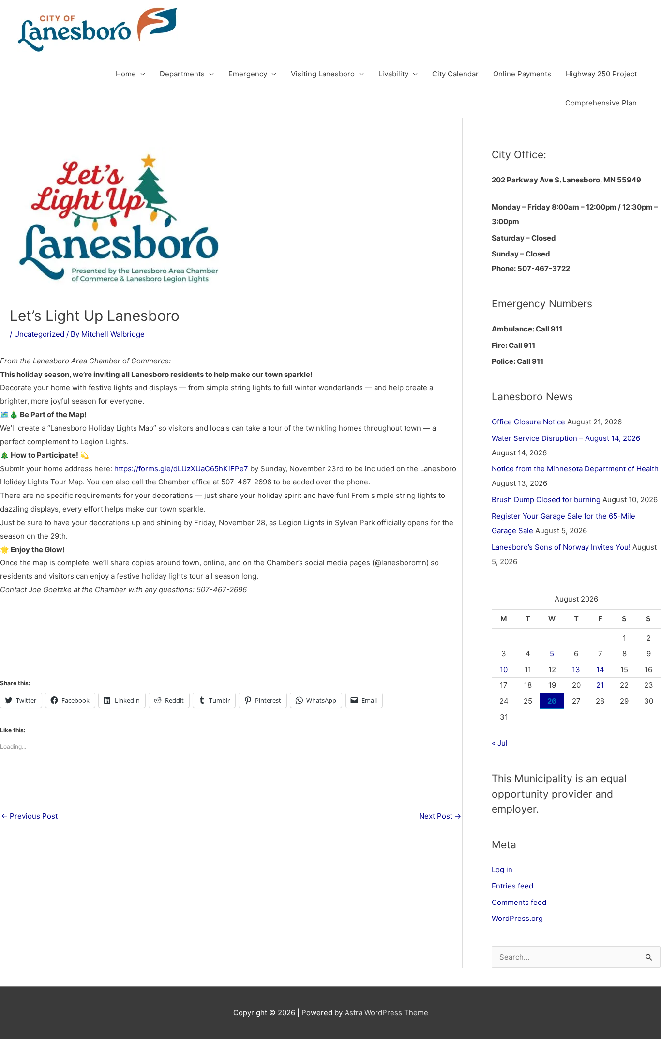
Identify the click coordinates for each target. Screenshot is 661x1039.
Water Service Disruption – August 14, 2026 (566, 438)
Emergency (247, 73)
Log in (502, 869)
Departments (182, 73)
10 (504, 669)
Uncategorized (39, 334)
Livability (393, 73)
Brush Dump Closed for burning (546, 499)
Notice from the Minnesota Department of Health (575, 468)
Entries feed (512, 885)
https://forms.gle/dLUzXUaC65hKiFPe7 (181, 468)
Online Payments (522, 73)
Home (126, 73)
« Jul (500, 743)
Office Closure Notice (528, 421)
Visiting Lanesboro (323, 73)
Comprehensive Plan (601, 102)
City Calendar (455, 73)
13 (576, 669)
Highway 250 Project (601, 73)
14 (600, 669)
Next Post (440, 816)
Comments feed (519, 902)
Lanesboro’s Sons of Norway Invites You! (561, 547)
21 (600, 685)
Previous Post (29, 816)
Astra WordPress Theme (386, 1012)
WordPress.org (517, 918)
